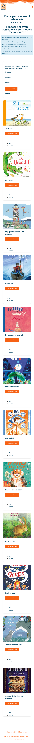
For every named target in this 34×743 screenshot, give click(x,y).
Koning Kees (10, 593)
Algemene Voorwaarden (17, 739)
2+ (10, 659)
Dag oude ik (9, 438)
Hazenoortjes (10, 541)
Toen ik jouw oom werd (13, 645)
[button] (32, 7)
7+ (10, 453)
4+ (10, 143)
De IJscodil (9, 180)
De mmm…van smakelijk (14, 335)
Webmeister (15, 737)
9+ (10, 298)
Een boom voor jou (12, 387)
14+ (10, 713)
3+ (10, 556)
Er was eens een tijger (13, 490)
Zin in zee (8, 129)
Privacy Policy (24, 737)
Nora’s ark (9, 283)
